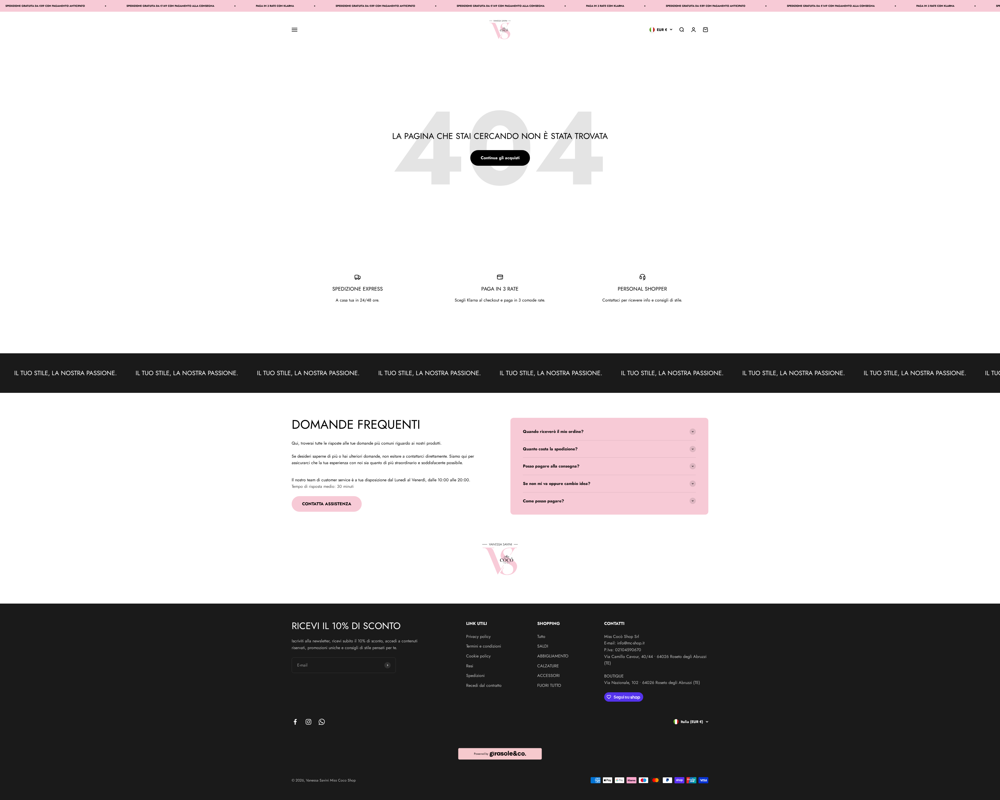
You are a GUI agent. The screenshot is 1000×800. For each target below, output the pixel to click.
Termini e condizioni (483, 646)
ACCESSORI (548, 676)
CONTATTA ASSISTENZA (326, 504)
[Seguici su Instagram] (308, 721)
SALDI (542, 646)
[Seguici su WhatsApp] (321, 721)
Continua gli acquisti (500, 158)
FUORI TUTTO (549, 685)
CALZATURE (548, 666)
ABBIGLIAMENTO (552, 656)
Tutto (541, 636)
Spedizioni (475, 676)
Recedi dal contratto (484, 685)
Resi (469, 666)
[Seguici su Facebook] (295, 721)
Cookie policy (478, 656)
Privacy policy (478, 636)
